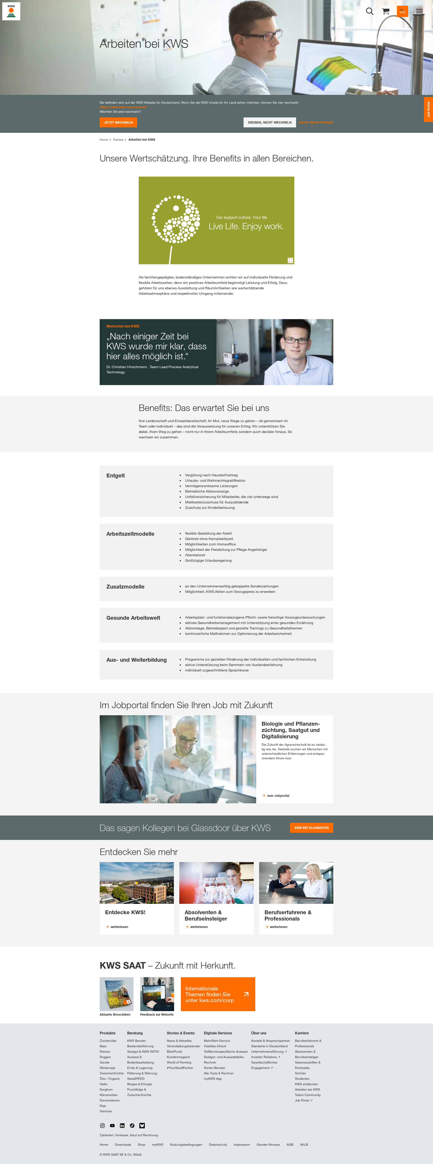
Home (104, 1145)
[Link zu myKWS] (402, 11)
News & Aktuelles (179, 1041)
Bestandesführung (140, 1046)
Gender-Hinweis (268, 1145)
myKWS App (213, 1079)
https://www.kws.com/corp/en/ (123, 107)
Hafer (104, 1084)
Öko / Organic (110, 1079)
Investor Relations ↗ (266, 1057)
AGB (290, 1145)
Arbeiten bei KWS (307, 1089)
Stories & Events (181, 1033)
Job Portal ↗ (304, 1100)
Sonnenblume (110, 1100)
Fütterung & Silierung (142, 1073)
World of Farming (179, 1062)
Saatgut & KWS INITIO (143, 1051)
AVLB (304, 1145)
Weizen (105, 1051)
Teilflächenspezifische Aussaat (226, 1051)
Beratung (135, 1033)
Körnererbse (108, 1095)
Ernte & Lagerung (139, 1068)
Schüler (300, 1073)
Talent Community (308, 1095)
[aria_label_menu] (419, 11)
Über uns (259, 1033)
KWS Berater (136, 1041)
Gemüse (106, 1111)
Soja (103, 1106)
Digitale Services (218, 1033)
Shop (141, 1145)
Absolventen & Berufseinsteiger (306, 1054)
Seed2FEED (136, 1079)
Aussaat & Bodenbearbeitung (140, 1059)
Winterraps (107, 1068)
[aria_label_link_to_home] (11, 11)
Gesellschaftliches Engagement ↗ (264, 1065)
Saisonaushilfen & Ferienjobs (307, 1065)
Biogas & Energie (139, 1084)
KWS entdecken (306, 1084)
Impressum (242, 1145)
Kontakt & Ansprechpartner (270, 1041)
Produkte (107, 1033)
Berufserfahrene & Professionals (308, 1043)
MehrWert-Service (217, 1041)
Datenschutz (218, 1145)
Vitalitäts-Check (215, 1046)
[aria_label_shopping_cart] (385, 11)
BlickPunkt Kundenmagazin (178, 1054)
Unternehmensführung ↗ (269, 1051)
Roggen (105, 1057)
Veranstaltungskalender (183, 1046)
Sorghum (106, 1089)
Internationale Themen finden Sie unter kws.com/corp (209, 994)
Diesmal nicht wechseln (270, 122)
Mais (103, 1046)
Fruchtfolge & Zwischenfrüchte (139, 1092)
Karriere (302, 1033)
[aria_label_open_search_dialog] (369, 11)
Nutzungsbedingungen (186, 1145)
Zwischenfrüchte (112, 1073)
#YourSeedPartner (180, 1068)
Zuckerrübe (108, 1041)
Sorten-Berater (214, 1068)
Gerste (104, 1062)
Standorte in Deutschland (269, 1046)
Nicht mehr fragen (316, 122)
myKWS (157, 1145)
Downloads (123, 1145)
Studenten (302, 1079)
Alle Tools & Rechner (219, 1073)
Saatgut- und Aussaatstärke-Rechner (224, 1059)
